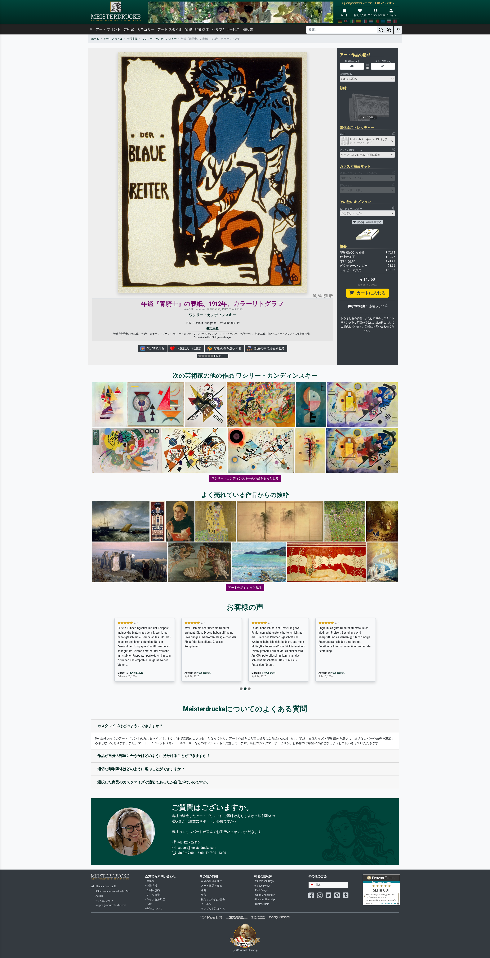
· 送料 (203, 890)
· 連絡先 (149, 881)
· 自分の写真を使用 (211, 881)
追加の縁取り (347, 74)
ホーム (95, 38)
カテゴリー (145, 29)
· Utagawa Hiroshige (264, 899)
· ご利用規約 (152, 890)
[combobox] (367, 79)
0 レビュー (220, 356)
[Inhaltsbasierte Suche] (389, 30)
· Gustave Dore (261, 904)
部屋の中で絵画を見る (268, 348)
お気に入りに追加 (188, 348)
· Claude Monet (262, 885)
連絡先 (248, 29)
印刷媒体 (202, 29)
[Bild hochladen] (398, 30)
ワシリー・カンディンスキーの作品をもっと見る (245, 478)
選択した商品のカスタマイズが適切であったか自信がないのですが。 (153, 782)
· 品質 (203, 895)
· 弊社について (154, 908)
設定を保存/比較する (369, 222)
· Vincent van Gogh (264, 881)
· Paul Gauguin (261, 890)
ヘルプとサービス (226, 29)
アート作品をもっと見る (245, 587)
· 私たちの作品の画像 (212, 899)
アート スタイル (169, 29)
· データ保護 (152, 895)
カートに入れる (370, 293)
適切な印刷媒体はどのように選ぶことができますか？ (141, 769)
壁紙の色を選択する (227, 348)
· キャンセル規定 (155, 899)
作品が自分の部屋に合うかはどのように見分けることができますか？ (153, 755)
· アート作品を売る (211, 885)
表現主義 (132, 38)
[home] (91, 29)
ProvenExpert (136, 672)
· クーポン (206, 904)
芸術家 (129, 29)
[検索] (381, 30)
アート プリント (108, 29)
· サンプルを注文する (212, 908)
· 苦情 (148, 904)
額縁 (188, 29)
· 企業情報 (151, 885)
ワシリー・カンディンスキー (159, 38)
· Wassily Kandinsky (264, 895)
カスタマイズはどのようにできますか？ (130, 726)
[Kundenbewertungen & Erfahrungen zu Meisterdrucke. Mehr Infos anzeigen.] (381, 889)
